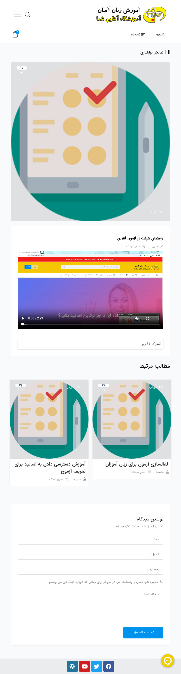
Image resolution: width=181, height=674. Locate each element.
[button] (15, 34)
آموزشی (152, 212)
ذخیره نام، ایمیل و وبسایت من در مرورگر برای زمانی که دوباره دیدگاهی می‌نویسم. (103, 582)
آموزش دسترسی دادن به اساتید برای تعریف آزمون (50, 467)
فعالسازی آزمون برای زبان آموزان (137, 464)
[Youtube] (84, 666)
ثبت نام (135, 34)
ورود (157, 34)
